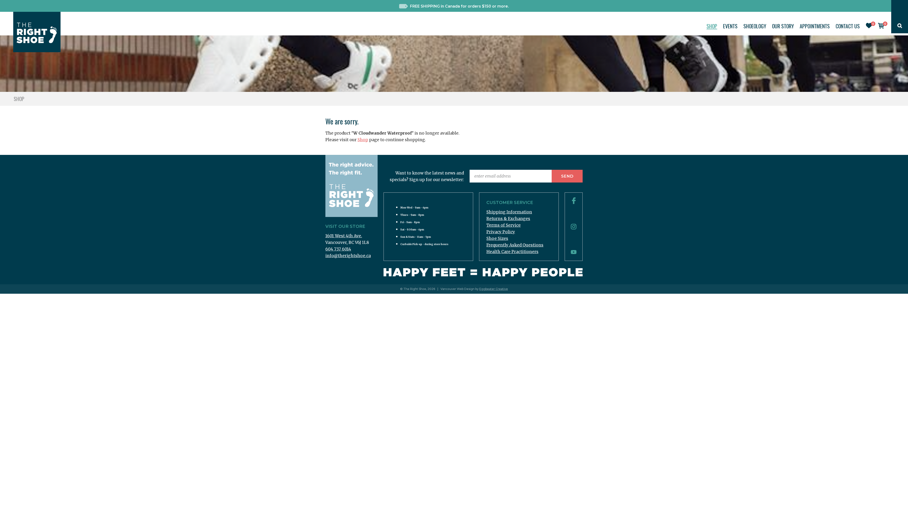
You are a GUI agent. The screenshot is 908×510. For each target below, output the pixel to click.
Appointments (815, 26)
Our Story (783, 26)
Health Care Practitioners (512, 251)
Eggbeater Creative (493, 289)
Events (730, 26)
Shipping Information (509, 212)
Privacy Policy (500, 231)
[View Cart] (881, 27)
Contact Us (848, 26)
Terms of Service (503, 225)
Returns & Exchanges (508, 218)
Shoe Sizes (497, 238)
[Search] (899, 27)
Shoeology (754, 26)
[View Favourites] (869, 27)
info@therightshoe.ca (348, 255)
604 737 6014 (338, 249)
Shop (712, 26)
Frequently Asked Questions (514, 245)
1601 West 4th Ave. (343, 235)
